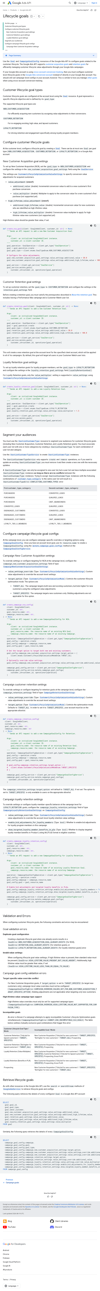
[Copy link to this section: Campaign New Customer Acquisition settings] (57, 555)
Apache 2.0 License (32, 1207)
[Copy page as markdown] (39, 16)
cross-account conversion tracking (48, 72)
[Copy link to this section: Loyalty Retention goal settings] (39, 362)
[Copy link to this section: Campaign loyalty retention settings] (45, 799)
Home (5, 10)
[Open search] (69, 2)
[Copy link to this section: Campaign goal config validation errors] (48, 973)
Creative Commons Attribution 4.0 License (69, 1204)
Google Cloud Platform (11, 1262)
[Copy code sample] (95, 226)
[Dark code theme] (91, 226)
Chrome (6, 1254)
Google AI (6, 1266)
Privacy (13, 1280)
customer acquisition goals (57, 64)
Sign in (94, 3)
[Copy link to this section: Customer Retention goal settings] (43, 282)
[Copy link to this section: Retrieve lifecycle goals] (36, 1080)
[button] (50, 55)
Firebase (6, 1258)
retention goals (79, 64)
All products (7, 1270)
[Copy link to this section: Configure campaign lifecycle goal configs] (61, 534)
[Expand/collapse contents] (16, 23)
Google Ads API (25, 10)
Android (6, 1250)
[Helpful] (91, 10)
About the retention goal (82, 295)
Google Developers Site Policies (64, 1207)
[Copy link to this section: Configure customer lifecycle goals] (52, 142)
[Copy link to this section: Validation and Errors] (33, 916)
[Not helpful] (95, 10)
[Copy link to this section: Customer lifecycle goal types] (45, 90)
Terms (5, 1280)
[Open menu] (3, 3)
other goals (92, 78)
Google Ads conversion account (39, 75)
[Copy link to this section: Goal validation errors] (29, 929)
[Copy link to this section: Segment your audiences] (38, 435)
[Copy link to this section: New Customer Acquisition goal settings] (50, 161)
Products (13, 10)
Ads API (26, 3)
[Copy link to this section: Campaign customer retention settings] (49, 684)
